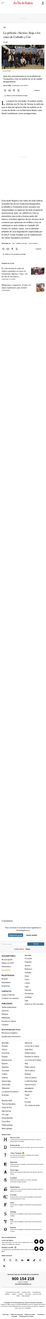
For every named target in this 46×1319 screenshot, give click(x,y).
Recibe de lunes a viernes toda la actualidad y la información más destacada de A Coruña (25, 1196)
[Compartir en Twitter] (18, 90)
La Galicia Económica (10, 1092)
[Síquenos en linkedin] (22, 1260)
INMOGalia (6, 1018)
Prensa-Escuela (37, 1294)
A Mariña (28, 962)
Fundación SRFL (26, 1292)
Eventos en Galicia (9, 1021)
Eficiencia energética (10, 1033)
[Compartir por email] (9, 90)
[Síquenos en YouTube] (28, 1260)
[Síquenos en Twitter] (10, 1260)
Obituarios (6, 1088)
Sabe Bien (29, 1049)
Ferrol (27, 979)
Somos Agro (6, 1081)
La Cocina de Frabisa (33, 1060)
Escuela (28, 1102)
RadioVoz (7, 1294)
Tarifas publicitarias (9, 1007)
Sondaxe (14, 1294)
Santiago (28, 997)
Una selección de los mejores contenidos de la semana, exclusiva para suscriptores (24, 1155)
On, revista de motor (32, 1105)
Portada (5, 1046)
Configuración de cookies (26, 1316)
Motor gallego (7, 1128)
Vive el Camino (30, 1078)
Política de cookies (30, 1314)
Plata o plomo (30, 1067)
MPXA (18, 1296)
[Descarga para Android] (41, 1241)
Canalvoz (20, 1294)
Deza (27, 976)
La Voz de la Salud (32, 1046)
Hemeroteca (6, 967)
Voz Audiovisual (36, 1292)
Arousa (27, 965)
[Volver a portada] (23, 3)
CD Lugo (5, 1114)
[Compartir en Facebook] (14, 90)
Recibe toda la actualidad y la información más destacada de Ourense (26, 1229)
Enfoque (28, 1074)
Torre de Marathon (9, 1104)
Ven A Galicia (30, 1071)
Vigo (26, 1001)
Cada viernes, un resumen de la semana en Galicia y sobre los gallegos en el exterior (26, 1189)
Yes (26, 1098)
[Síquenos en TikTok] (34, 1260)
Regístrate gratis (15, 935)
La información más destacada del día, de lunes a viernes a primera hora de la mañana (25, 1139)
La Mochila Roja (31, 1081)
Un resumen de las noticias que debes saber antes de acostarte (26, 1146)
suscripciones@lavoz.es (23, 1284)
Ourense (28, 990)
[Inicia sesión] (42, 3)
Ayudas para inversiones (11, 1036)
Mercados (28, 1091)
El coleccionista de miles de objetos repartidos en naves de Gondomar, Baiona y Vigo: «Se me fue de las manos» (15, 272)
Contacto (5, 1025)
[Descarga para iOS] (36, 1241)
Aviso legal (5, 1314)
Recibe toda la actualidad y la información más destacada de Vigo (26, 1221)
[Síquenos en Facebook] (4, 1260)
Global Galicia (30, 1053)
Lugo (27, 987)
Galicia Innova (30, 1085)
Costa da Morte (33, 243)
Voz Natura (28, 1294)
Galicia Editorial (26, 1296)
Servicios (5, 1011)
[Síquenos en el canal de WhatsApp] (40, 1260)
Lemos (27, 983)
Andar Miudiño (7, 1118)
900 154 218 (23, 1278)
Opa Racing (6, 1111)
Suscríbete (6, 970)
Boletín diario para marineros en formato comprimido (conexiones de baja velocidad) (23, 1180)
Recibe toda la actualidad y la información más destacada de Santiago (26, 1213)
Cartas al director (8, 995)
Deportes (5, 1067)
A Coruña (28, 958)
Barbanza (28, 969)
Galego (27, 949)
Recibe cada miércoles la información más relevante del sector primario (26, 1172)
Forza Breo (6, 1122)
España (5, 1057)
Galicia (4, 1049)
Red (26, 1064)
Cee (13, 243)
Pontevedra (29, 994)
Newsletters (6, 982)
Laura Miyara (6, 290)
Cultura (4, 1074)
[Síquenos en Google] (4, 1266)
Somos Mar (6, 1085)
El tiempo (5, 1095)
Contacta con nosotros (10, 998)
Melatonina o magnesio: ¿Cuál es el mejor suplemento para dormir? (16, 286)
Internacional (7, 1060)
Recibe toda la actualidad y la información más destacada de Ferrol (26, 1204)
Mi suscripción (7, 960)
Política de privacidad (17, 1314)
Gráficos (5, 1078)
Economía (5, 1053)
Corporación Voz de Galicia (13, 1292)
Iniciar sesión (31, 935)
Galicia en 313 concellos (34, 1004)
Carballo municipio (21, 243)
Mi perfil (5, 979)
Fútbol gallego (7, 1125)
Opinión (5, 1064)
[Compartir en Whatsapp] (5, 90)
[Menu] (3, 3)
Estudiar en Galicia (32, 1057)
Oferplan (5, 1014)
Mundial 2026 (7, 1100)
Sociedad (5, 1071)
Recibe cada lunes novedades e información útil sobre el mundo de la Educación (26, 1164)
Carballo (28, 973)
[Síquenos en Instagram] (16, 1260)
